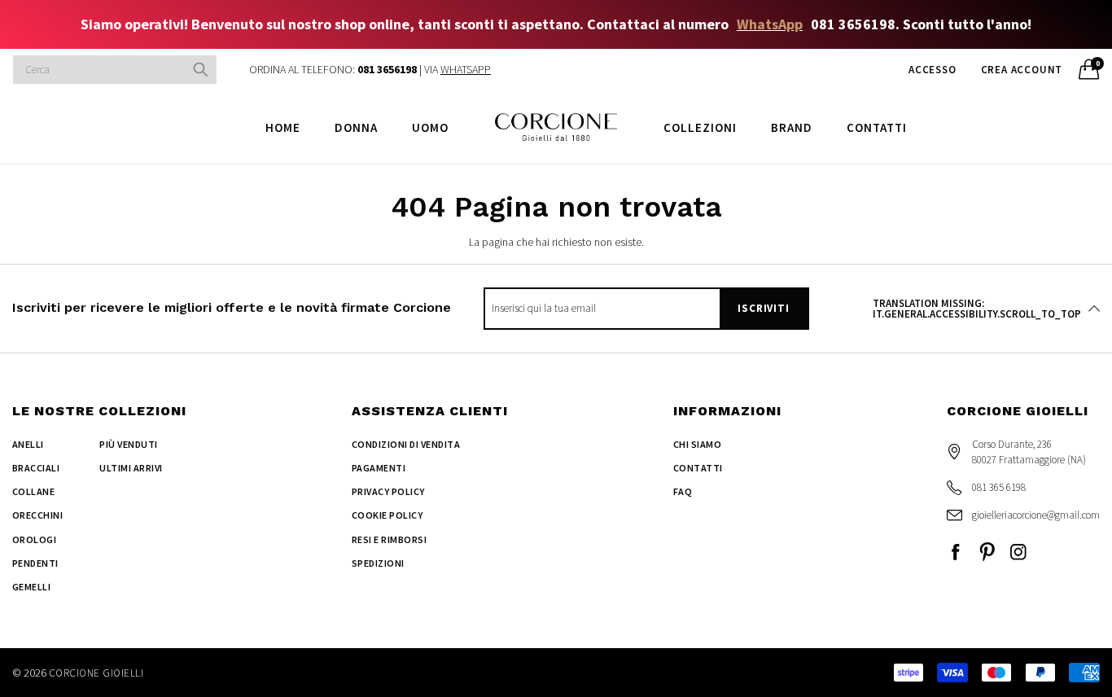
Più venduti (128, 444)
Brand (791, 127)
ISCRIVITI (763, 308)
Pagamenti (378, 468)
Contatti (877, 127)
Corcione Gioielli (96, 673)
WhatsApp (770, 24)
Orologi (34, 539)
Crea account (1022, 70)
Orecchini (37, 515)
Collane (33, 491)
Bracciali (35, 468)
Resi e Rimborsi (389, 539)
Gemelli (31, 587)
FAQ (682, 491)
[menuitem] (282, 126)
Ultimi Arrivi (130, 468)
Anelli (28, 444)
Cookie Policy (387, 515)
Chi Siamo (697, 444)
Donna (356, 127)
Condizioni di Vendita (406, 444)
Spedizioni (378, 563)
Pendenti (35, 563)
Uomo (430, 127)
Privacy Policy (388, 491)
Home (282, 127)
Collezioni (700, 127)
